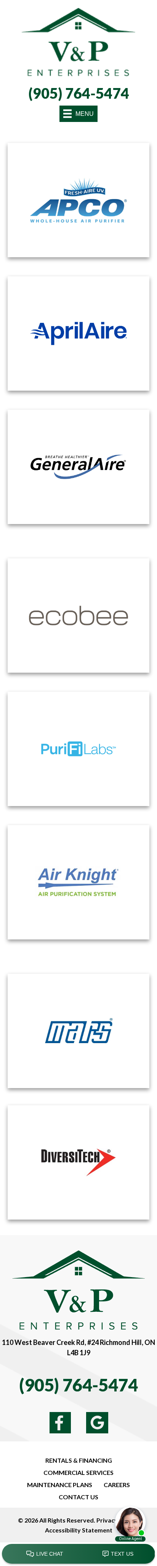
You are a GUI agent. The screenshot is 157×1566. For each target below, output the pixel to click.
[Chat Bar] (78, 1554)
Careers (117, 1484)
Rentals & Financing (78, 1460)
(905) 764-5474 (78, 93)
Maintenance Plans (59, 1484)
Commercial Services (78, 1472)
